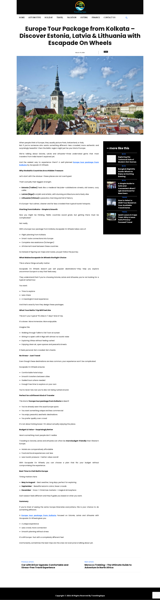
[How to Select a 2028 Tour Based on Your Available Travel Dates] (111, 202)
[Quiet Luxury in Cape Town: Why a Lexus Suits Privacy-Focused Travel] (111, 216)
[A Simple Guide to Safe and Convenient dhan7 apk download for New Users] (111, 185)
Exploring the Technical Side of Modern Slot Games (127, 159)
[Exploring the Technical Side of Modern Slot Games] (111, 158)
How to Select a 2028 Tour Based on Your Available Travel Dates (127, 204)
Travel (105, 51)
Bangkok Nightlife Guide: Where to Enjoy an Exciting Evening (126, 173)
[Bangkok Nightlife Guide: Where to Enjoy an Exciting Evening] (111, 170)
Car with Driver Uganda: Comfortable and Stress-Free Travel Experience (44, 566)
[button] (126, 18)
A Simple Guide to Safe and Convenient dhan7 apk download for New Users (126, 188)
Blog (124, 154)
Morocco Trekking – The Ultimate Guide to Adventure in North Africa (108, 566)
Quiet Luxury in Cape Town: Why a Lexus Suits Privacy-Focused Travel (127, 218)
